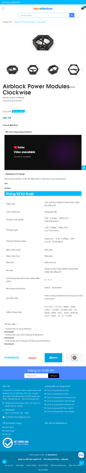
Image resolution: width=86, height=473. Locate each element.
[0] (82, 8)
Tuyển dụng (9, 430)
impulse (64, 459)
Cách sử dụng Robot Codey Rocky (61, 397)
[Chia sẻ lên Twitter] (13, 125)
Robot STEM (31, 465)
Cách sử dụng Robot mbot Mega (60, 411)
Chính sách (9, 427)
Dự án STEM (43, 469)
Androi (7, 188)
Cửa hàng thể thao (51, 459)
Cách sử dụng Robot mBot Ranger (60, 401)
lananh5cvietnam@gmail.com (17, 417)
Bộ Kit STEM (43, 465)
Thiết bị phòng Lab (58, 465)
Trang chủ (9, 465)
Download (9, 331)
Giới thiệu (20, 465)
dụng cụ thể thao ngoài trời (29, 459)
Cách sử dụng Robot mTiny (57, 390)
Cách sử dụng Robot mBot (57, 394)
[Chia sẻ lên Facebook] (11, 125)
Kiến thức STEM (75, 465)
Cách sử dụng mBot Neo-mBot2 (59, 408)
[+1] (17, 125)
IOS (5, 183)
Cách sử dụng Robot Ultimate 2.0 (60, 404)
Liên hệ (7, 434)
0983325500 (15, 2)
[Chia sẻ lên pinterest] (15, 125)
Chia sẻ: (6, 125)
